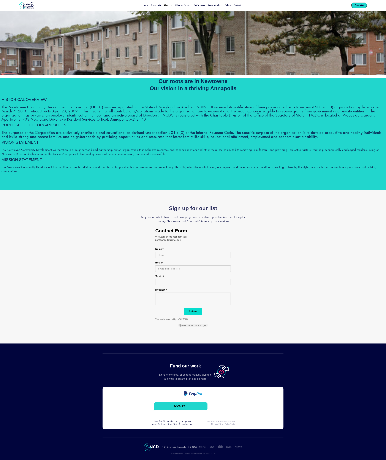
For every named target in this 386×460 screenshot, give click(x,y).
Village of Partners (183, 5)
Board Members (215, 5)
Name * (159, 249)
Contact (237, 5)
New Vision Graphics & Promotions (200, 453)
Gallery (228, 5)
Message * (161, 289)
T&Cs (232, 424)
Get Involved (200, 5)
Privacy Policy (224, 424)
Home (145, 5)
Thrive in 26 (156, 5)
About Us (168, 5)
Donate (359, 5)
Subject (159, 276)
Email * (159, 262)
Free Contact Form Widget (194, 325)
